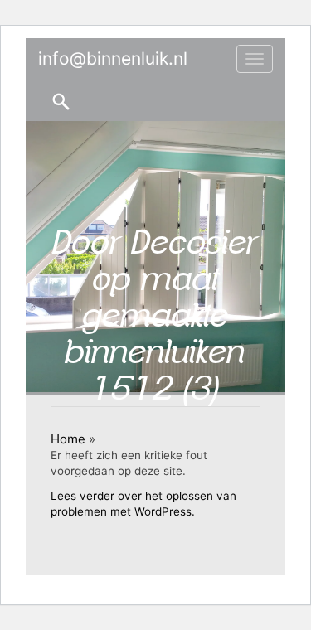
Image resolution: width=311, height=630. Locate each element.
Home (68, 439)
